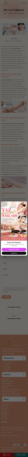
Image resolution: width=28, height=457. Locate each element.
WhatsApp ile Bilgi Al (14, 249)
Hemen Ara (14, 253)
